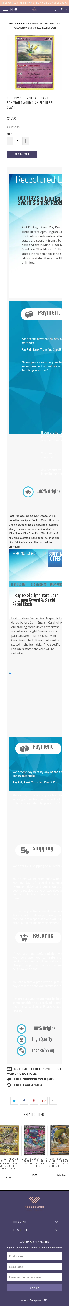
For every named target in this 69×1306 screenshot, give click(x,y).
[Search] (54, 9)
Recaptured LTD (38, 1300)
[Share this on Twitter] (14, 1101)
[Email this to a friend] (53, 1101)
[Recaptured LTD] (34, 9)
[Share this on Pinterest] (34, 1101)
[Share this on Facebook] (24, 1101)
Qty (9, 133)
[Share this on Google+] (44, 1101)
